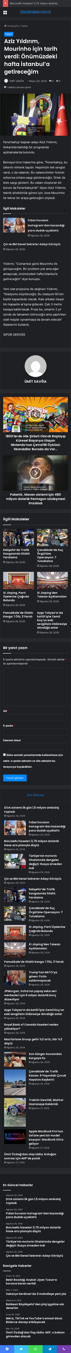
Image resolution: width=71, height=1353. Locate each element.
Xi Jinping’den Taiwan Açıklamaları (52, 594)
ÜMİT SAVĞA (16, 81)
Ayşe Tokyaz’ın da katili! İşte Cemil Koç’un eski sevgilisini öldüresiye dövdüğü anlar (52, 620)
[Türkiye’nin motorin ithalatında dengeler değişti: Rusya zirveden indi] (15, 861)
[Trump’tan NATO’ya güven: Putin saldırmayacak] (15, 977)
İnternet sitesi (12, 740)
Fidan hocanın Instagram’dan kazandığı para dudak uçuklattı (46, 225)
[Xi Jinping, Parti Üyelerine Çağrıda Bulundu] (18, 580)
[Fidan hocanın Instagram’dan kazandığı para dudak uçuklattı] (14, 225)
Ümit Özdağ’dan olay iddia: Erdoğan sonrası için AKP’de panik (30, 1156)
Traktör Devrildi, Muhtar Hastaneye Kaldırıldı (46, 1102)
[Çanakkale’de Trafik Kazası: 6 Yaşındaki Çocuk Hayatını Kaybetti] (15, 1082)
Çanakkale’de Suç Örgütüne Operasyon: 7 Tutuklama (50, 555)
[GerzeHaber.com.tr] (35, 12)
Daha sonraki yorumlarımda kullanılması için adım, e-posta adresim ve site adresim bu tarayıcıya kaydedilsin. (33, 760)
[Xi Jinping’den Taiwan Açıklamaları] (52, 580)
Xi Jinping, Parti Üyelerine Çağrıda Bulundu (16, 596)
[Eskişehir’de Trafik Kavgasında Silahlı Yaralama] (18, 537)
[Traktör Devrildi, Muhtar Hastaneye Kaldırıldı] (15, 1112)
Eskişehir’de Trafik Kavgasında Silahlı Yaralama (16, 553)
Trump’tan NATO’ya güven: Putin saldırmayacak (43, 976)
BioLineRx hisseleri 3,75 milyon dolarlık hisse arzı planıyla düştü (31, 843)
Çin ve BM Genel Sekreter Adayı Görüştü (31, 244)
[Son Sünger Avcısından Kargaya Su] (15, 1059)
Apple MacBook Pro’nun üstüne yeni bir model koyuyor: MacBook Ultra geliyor (46, 1137)
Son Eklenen (35, 795)
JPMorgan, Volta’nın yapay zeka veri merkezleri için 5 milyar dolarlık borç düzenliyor (30, 995)
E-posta (9, 725)
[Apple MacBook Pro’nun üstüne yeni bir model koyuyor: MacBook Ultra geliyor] (15, 1136)
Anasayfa (13, 25)
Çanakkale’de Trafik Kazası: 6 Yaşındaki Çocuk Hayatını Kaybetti (47, 1075)
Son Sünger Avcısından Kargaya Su (45, 1056)
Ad (6, 710)
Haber (24, 25)
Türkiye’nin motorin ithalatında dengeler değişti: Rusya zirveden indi (45, 862)
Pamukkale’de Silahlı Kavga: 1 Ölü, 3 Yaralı (18, 614)
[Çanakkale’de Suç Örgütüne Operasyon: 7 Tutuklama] (52, 537)
